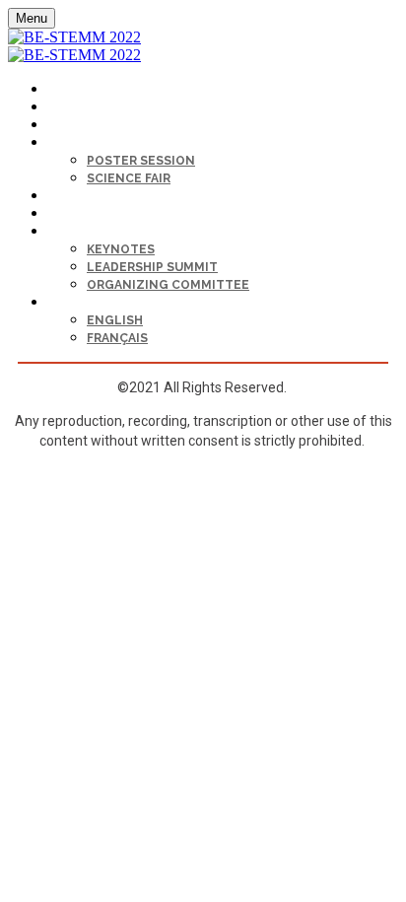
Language (78, 303)
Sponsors (80, 214)
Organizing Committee (168, 285)
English (115, 320)
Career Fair (82, 196)
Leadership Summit (152, 267)
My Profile (80, 90)
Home (64, 108)
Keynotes (121, 249)
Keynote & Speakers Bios (127, 232)
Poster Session (141, 161)
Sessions (76, 143)
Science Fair (128, 178)
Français (117, 338)
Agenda (70, 125)
